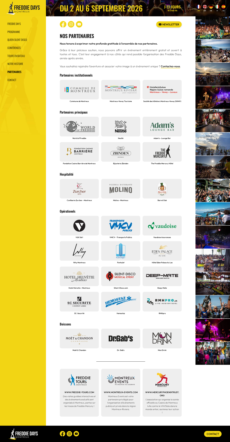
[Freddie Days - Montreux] (23, 8)
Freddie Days (14, 24)
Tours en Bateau (16, 56)
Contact (11, 80)
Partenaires (14, 72)
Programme (13, 32)
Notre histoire (15, 64)
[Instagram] (71, 24)
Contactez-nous (170, 66)
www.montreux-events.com (121, 392)
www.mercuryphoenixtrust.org (162, 394)
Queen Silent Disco (17, 40)
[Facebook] (63, 24)
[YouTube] (79, 24)
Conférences (14, 48)
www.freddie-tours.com (79, 392)
